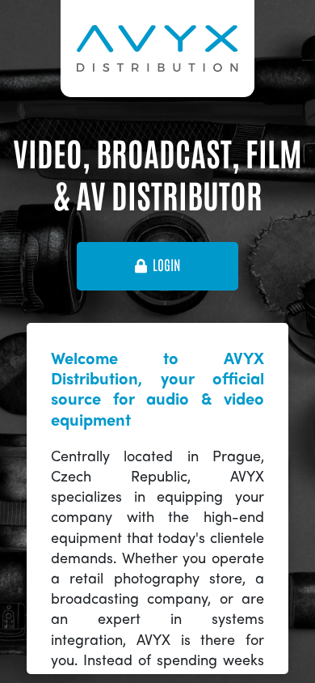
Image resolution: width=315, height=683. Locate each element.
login (166, 265)
